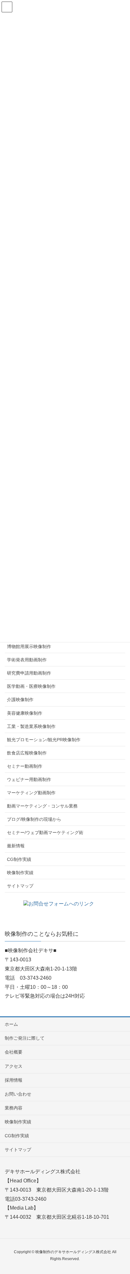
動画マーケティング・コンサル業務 (42, 805)
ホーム (11, 1024)
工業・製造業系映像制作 (31, 726)
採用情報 (13, 1080)
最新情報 (16, 845)
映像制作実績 (20, 872)
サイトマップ (20, 885)
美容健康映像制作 (24, 713)
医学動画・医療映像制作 (31, 686)
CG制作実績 (19, 859)
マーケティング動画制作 (31, 792)
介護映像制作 (20, 699)
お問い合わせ (18, 1094)
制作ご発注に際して (24, 1038)
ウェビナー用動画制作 (29, 779)
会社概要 (13, 1052)
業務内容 (13, 1107)
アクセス (13, 1066)
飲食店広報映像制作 (27, 752)
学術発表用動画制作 (27, 659)
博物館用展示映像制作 (29, 646)
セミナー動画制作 (24, 766)
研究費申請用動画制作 (29, 673)
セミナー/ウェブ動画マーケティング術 (45, 832)
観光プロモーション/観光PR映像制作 (43, 739)
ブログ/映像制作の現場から (34, 819)
